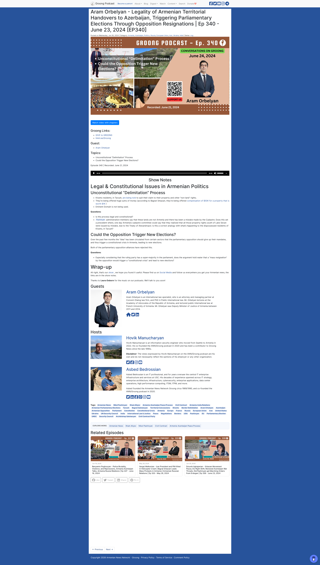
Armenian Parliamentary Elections (106, 408)
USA (186, 414)
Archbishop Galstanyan (126, 416)
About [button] (137, 3)
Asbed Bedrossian (143, 369)
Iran (170, 35)
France (179, 411)
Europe (170, 411)
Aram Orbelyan (103, 147)
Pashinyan (100, 220)
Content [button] (171, 3)
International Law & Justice (139, 414)
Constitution (129, 411)
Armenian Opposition (101, 411)
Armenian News (104, 405)
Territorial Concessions (160, 408)
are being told (129, 197)
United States (221, 411)
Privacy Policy (147, 557)
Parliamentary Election (216, 414)
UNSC (94, 416)
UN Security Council (109, 414)
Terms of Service (164, 557)
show (111, 272)
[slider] (220, 173)
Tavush (126, 408)
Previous (97, 549)
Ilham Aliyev (135, 405)
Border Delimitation (190, 408)
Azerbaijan (139, 35)
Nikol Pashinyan (120, 405)
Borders (177, 414)
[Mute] (215, 173)
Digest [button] (153, 3)
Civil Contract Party (147, 416)
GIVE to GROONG (104, 135)
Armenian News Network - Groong (122, 557)
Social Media (166, 272)
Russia (153, 35)
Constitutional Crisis (146, 411)
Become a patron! (125, 3)
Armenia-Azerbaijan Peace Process (158, 405)
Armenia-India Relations (200, 405)
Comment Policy (182, 557)
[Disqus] (160, 515)
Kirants (176, 408)
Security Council (106, 416)
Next (109, 549)
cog (191, 35)
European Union (162, 35)
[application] (160, 173)
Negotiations (166, 414)
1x (226, 173)
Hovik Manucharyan (145, 337)
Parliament (117, 411)
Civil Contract (181, 405)
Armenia (131, 35)
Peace (155, 414)
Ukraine (176, 35)
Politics (147, 35)
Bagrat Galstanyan (140, 408)
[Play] (94, 173)
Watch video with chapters (105, 122)
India (181, 35)
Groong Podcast (104, 3)
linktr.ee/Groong (103, 138)
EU (203, 414)
